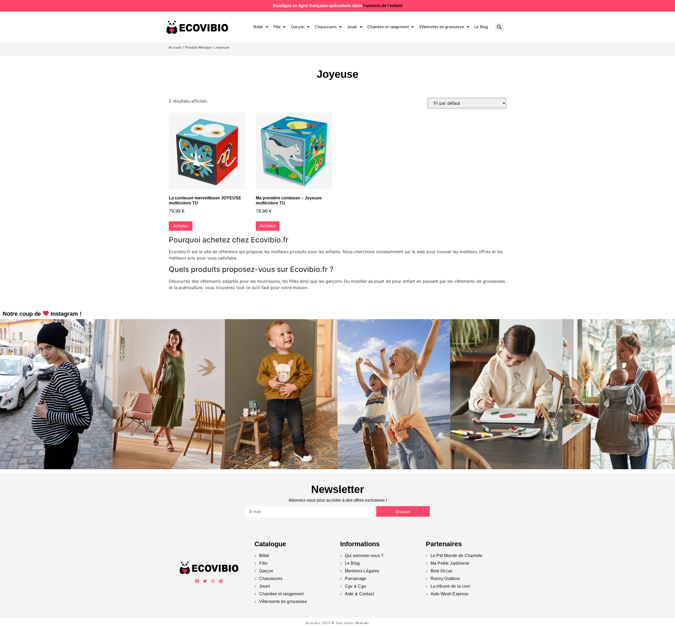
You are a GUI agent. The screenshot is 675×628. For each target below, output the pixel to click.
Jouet (352, 27)
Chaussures (326, 27)
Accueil (175, 47)
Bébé (258, 27)
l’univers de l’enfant (382, 5)
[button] (6, 395)
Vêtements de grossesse (441, 27)
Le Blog (481, 27)
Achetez (180, 226)
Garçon (298, 27)
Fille (277, 27)
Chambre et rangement (388, 27)
